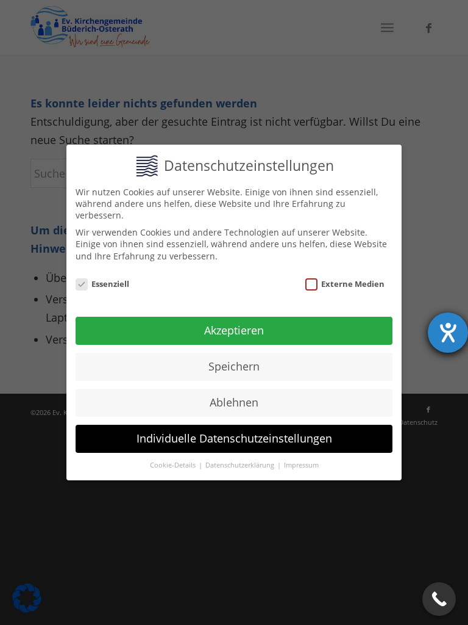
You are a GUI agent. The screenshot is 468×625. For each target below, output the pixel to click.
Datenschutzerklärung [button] (240, 465)
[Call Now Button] (439, 599)
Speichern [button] (234, 366)
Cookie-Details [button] (173, 465)
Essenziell (110, 283)
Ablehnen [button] (234, 402)
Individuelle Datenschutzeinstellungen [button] (234, 438)
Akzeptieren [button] (234, 330)
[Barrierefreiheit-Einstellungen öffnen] (448, 332)
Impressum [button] (301, 465)
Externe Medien (353, 283)
